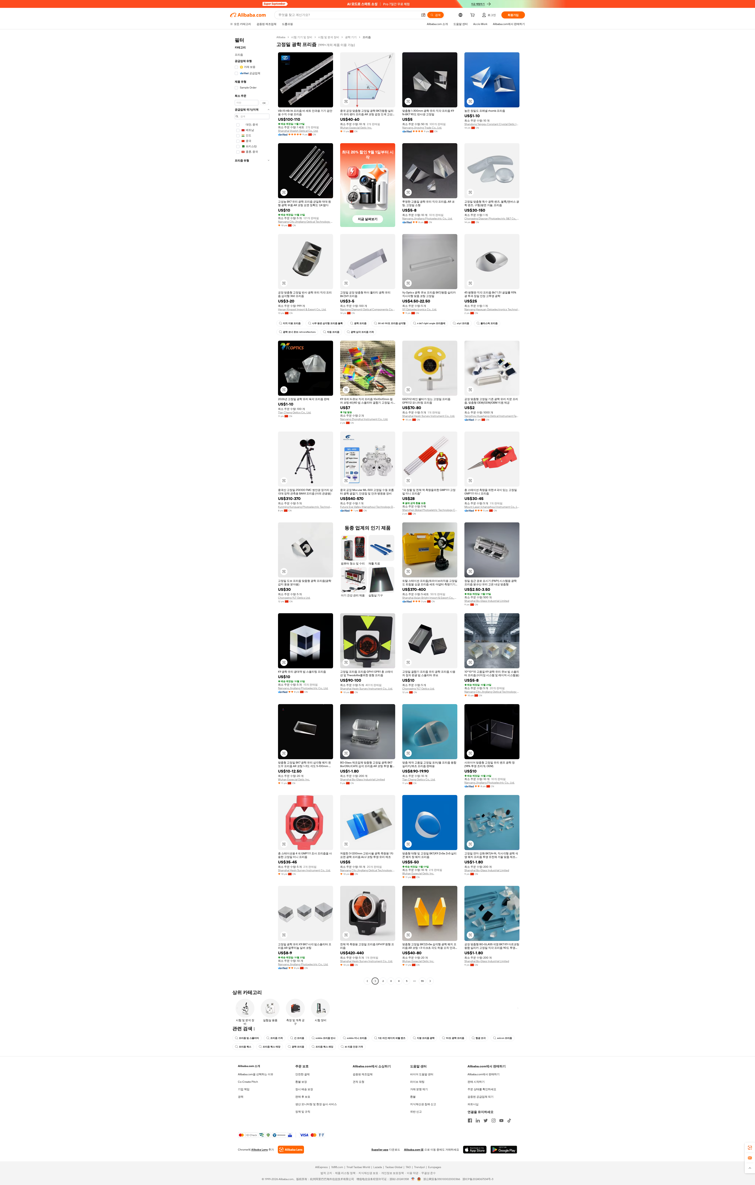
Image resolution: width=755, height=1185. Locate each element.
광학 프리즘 (360, 323)
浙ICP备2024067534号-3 (477, 1179)
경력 (240, 1096)
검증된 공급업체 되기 (481, 1096)
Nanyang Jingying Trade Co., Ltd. (422, 127)
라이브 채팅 (417, 1081)
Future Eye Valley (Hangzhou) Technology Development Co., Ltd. (367, 506)
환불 (413, 1096)
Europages (434, 1167)
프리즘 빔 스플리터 (249, 1038)
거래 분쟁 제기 (419, 1089)
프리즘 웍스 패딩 (324, 1046)
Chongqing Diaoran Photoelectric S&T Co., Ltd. (491, 218)
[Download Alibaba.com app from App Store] (475, 1150)
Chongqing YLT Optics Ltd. (294, 597)
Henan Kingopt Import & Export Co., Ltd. (302, 309)
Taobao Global (393, 1167)
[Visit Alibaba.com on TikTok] (509, 1120)
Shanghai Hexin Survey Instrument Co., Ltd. (428, 416)
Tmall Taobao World (358, 1167)
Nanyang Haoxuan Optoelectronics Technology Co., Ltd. (491, 309)
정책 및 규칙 (302, 1111)
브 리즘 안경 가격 (354, 1046)
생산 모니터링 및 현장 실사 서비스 (316, 1104)
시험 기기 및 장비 (301, 37)
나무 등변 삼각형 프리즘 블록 (327, 323)
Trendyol (419, 1167)
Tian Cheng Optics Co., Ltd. (294, 412)
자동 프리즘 (333, 332)
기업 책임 (244, 1089)
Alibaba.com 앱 (414, 1149)
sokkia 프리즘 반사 (325, 1038)
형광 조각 (481, 1038)
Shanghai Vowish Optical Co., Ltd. (298, 130)
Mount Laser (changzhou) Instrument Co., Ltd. (491, 506)
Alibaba (280, 37)
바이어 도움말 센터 (421, 1074)
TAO (408, 1167)
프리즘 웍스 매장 (271, 1046)
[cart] (473, 15)
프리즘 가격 (276, 1038)
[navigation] (252, 509)
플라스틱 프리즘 (489, 323)
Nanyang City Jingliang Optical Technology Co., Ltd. (305, 221)
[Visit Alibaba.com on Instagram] (493, 1120)
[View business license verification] (413, 1179)
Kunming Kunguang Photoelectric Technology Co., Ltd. (305, 506)
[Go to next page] (430, 981)
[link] (750, 1148)
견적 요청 (358, 1081)
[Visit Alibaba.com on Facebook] (470, 1120)
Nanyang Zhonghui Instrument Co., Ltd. (364, 419)
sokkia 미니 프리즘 (357, 1038)
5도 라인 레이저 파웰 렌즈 (391, 1038)
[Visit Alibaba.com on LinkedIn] (477, 1120)
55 (422, 981)
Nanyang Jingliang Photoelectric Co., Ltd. (427, 218)
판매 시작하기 (476, 1081)
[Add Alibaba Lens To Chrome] (291, 1150)
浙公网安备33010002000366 (441, 1179)
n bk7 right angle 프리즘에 (431, 323)
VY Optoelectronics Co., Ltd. (419, 309)
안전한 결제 (302, 1074)
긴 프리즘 (299, 1038)
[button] (423, 15)
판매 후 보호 (302, 1096)
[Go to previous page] (367, 981)
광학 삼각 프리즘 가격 (362, 332)
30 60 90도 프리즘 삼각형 (392, 323)
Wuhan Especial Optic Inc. (356, 127)
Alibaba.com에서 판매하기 (484, 1074)
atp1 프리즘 (463, 323)
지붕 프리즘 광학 (426, 1038)
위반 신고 (416, 1111)
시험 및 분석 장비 (328, 37)
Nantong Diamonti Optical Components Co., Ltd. (367, 309)
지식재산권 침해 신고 (423, 1104)
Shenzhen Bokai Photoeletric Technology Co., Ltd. (429, 510)
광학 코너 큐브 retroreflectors (299, 332)
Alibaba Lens (259, 1149)
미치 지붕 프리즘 (292, 323)
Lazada (377, 1167)
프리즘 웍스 (245, 1046)
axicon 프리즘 (504, 1038)
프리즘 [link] (367, 37)
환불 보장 (301, 1081)
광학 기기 (351, 37)
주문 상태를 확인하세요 (482, 1089)
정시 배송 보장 (304, 1089)
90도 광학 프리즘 (455, 1038)
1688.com (337, 1167)
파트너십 (473, 1104)
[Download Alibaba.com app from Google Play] (504, 1150)
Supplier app (379, 1149)
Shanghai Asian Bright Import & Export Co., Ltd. (429, 597)
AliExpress (321, 1167)
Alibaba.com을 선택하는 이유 (255, 1074)
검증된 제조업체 (363, 1074)
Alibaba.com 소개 (249, 1066)
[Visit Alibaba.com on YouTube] (501, 1120)
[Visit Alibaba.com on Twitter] (485, 1120)
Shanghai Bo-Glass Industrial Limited (486, 600)
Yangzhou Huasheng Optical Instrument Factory (491, 416)
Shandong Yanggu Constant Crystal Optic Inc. (491, 124)
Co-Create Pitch (248, 1081)
